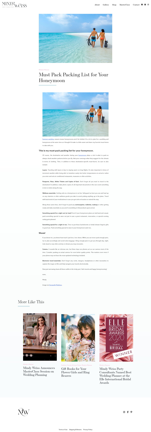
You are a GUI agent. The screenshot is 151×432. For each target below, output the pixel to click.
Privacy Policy (87, 430)
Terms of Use (63, 430)
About (97, 5)
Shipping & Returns (75, 430)
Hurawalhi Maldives (55, 285)
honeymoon (82, 155)
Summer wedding (48, 139)
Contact (136, 5)
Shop (114, 5)
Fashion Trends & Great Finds (71, 365)
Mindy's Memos (44, 70)
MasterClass (125, 5)
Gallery (106, 5)
